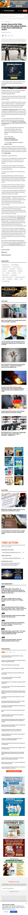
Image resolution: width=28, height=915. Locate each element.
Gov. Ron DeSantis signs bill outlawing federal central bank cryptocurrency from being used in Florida (13, 343)
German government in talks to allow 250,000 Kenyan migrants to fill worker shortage (12, 412)
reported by (10, 109)
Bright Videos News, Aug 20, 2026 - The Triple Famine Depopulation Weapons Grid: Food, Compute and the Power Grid (13, 632)
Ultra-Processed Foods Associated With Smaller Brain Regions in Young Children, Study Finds (12, 758)
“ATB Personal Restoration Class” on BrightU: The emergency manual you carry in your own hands (11, 730)
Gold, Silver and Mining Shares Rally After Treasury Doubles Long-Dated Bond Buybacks (11, 739)
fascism (4, 271)
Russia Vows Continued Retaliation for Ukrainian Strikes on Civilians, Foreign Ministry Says (13, 661)
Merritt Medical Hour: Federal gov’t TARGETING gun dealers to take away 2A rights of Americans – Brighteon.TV (13, 434)
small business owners (7, 277)
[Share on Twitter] (8, 35)
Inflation (20, 271)
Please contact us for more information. (9, 565)
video (18, 41)
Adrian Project (6, 39)
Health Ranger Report (6, 583)
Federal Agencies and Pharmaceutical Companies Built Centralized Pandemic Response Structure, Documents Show (12, 753)
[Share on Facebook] (5, 35)
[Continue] (25, 888)
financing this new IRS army (15, 243)
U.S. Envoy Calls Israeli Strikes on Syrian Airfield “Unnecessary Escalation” (11, 678)
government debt (12, 271)
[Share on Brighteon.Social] (2, 35)
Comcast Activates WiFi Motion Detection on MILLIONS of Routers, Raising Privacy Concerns (13, 767)
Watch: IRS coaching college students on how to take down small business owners (13, 510)
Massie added (7, 153)
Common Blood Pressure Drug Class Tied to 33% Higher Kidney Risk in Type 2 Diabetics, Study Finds (12, 702)
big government (11, 39)
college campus (22, 39)
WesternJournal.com (6, 254)
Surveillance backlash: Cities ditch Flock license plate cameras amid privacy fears (12, 715)
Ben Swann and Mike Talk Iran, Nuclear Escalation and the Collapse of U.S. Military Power (12, 600)
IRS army (8, 273)
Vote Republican (22, 41)
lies (19, 273)
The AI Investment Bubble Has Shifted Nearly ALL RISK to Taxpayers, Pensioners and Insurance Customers (12, 624)
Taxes (10, 41)
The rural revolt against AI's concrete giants (10, 664)
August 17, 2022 (8, 144)
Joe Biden (14, 273)
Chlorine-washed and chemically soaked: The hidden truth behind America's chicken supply (13, 725)
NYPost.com (4, 252)
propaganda (13, 275)
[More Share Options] (11, 35)
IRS (3, 273)
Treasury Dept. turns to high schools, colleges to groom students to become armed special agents (13, 532)
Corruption (7, 21)
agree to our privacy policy (8, 909)
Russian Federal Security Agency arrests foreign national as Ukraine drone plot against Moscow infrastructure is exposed (13, 720)
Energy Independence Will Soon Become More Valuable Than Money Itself (13, 616)
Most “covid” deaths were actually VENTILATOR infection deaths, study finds (13, 321)
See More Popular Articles (14, 771)
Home (2, 21)
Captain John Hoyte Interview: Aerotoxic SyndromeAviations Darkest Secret (11, 640)
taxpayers (13, 41)
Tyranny (16, 41)
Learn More (6, 911)
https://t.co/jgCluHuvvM (9, 138)
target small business (5, 41)
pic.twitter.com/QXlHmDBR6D (11, 139)
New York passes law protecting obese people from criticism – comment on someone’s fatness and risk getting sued (13, 366)
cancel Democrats (17, 39)
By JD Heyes (3, 32)
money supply (5, 275)
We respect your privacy (14, 891)
